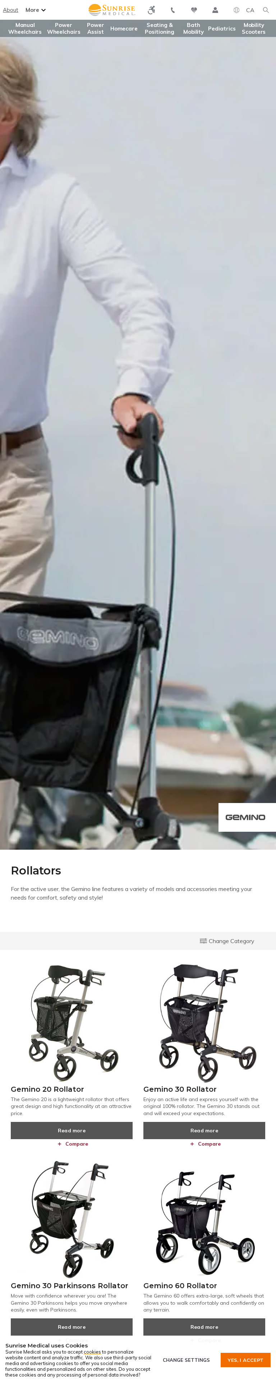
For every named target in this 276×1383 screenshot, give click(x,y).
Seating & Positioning (159, 28)
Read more (72, 1130)
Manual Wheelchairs (25, 28)
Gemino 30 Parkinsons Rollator (69, 1285)
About (10, 9)
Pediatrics (221, 28)
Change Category (231, 941)
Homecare (124, 28)
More (32, 9)
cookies (92, 1352)
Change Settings (186, 1360)
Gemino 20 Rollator (47, 1089)
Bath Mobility (193, 28)
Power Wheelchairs (63, 28)
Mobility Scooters (254, 28)
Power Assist (95, 28)
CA (250, 10)
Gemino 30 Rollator (180, 1089)
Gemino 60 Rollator (180, 1285)
